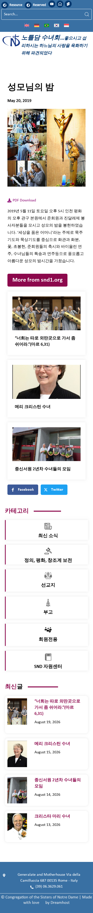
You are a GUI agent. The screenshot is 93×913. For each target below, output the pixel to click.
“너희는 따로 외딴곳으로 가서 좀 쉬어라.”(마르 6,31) (57, 707)
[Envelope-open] (60, 3)
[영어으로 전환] (27, 25)
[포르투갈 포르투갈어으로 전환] (47, 25)
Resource (15, 5)
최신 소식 (48, 536)
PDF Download (24, 200)
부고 (48, 612)
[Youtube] (51, 3)
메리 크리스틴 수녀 (33, 407)
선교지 (48, 585)
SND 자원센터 (48, 666)
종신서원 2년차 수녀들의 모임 (43, 469)
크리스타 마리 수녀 (54, 816)
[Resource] (4, 5)
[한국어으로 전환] (57, 25)
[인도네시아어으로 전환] (66, 25)
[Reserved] (28, 5)
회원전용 (48, 639)
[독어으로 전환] (37, 25)
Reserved (39, 5)
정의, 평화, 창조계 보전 (48, 560)
